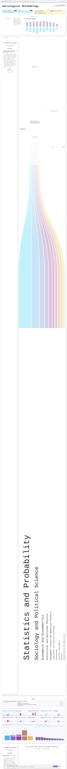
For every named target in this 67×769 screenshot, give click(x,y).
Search (6, 1)
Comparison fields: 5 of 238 (8, 702)
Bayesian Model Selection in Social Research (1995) (9, 755)
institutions (14, 1)
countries (24, 1)
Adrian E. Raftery (17, 19)
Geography (13, 37)
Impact (7, 37)
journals (19, 1)
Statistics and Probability (7, 10)
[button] (8, 713)
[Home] (2, 1)
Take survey (55, 766)
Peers (10, 37)
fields (28, 1)
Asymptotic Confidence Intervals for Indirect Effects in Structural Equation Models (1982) (10, 51)
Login (61, 1)
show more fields (33, 16)
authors (9, 1)
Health (19, 10)
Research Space (18, 37)
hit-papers (32, 1)
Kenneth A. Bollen (17, 24)
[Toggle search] (64, 1)
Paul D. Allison (17, 20)
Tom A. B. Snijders (17, 23)
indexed (57, 6)
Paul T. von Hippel (17, 22)
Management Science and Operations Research (56, 11)
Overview (3, 37)
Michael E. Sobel (17, 18)
